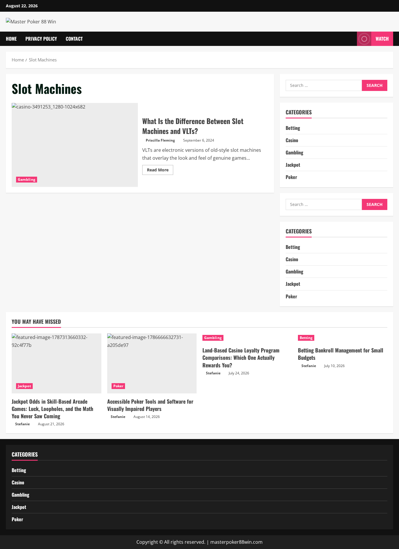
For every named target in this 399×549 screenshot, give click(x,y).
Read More (160, 171)
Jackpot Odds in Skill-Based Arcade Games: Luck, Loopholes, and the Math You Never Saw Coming (52, 408)
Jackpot (293, 164)
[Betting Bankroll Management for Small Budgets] (343, 337)
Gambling (26, 179)
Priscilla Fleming (160, 140)
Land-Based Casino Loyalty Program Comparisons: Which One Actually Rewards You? (241, 357)
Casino (292, 140)
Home (11, 38)
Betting (293, 127)
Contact (74, 38)
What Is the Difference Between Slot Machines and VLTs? (75, 145)
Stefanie (22, 423)
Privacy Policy (41, 38)
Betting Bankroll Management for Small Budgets (340, 353)
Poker (291, 177)
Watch (382, 38)
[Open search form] (351, 38)
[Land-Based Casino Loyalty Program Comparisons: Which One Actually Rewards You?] (247, 337)
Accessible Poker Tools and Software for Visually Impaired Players (150, 404)
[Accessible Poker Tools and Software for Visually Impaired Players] (152, 363)
